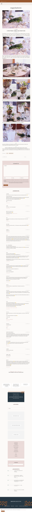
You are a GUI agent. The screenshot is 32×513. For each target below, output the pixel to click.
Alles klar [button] (3, 511)
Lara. (7, 205)
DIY (7, 153)
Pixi (6, 217)
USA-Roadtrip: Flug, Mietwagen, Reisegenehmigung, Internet (19, 480)
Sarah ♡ (7, 229)
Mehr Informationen (23, 509)
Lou (7, 235)
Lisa (7, 301)
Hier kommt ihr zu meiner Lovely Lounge (11, 307)
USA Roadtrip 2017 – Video (18, 485)
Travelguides (16, 444)
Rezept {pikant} (16, 450)
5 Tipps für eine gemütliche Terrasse (18, 471)
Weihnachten (11, 153)
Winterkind (8, 341)
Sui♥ (7, 252)
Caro (7, 344)
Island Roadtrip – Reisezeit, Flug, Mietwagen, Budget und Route (18, 476)
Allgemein (16, 29)
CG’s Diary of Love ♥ (14, 213)
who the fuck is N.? (9, 211)
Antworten (8, 208)
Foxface (7, 264)
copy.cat (8, 276)
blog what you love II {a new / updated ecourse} (16, 385)
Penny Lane (8, 354)
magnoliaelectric (16, 8)
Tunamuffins (25, 384)
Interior (16, 454)
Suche (1, 1)
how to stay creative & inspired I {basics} (19, 490)
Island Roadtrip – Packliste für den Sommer (6, 385)
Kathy (7, 284)
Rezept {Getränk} (16, 451)
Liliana (7, 193)
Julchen (7, 224)
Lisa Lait (7, 290)
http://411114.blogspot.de (9, 319)
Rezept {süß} (16, 448)
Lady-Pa (7, 323)
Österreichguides (16, 447)
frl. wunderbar (9, 245)
